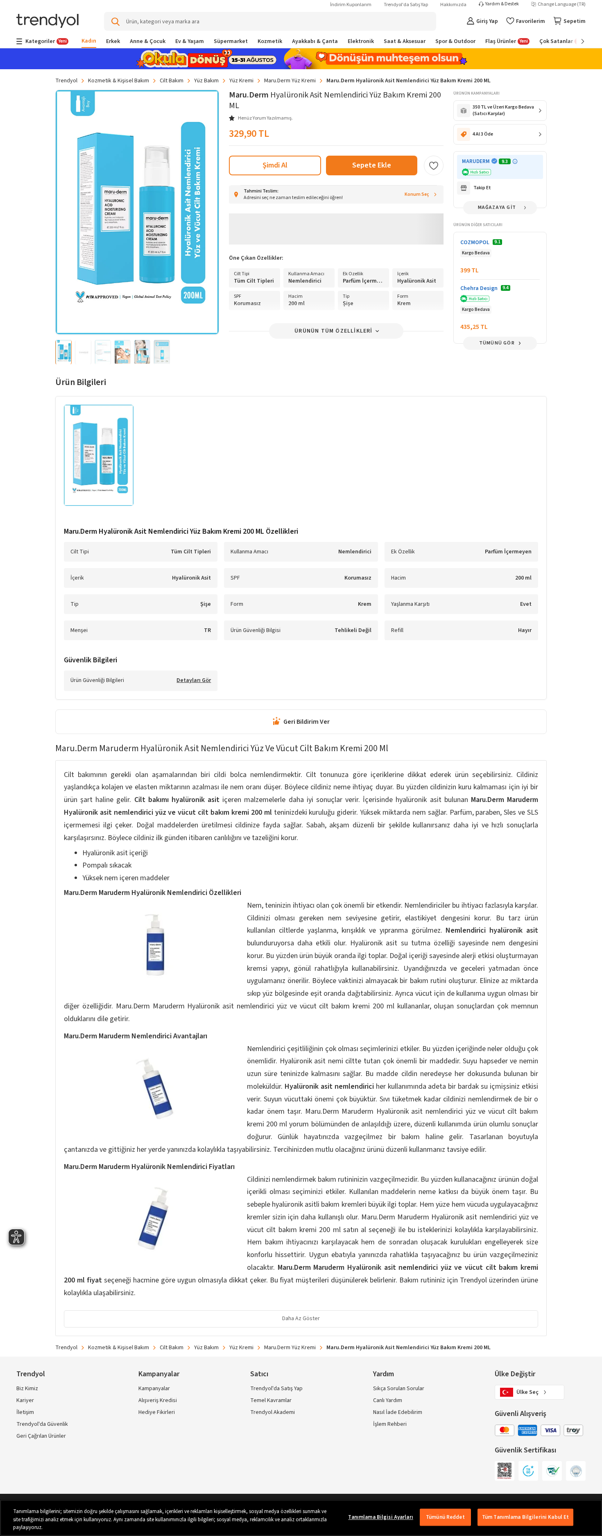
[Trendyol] (47, 21)
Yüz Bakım (206, 80)
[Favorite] (434, 165)
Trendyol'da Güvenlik (42, 1424)
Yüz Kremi (241, 80)
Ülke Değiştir (515, 1374)
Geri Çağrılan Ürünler (41, 1436)
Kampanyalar (154, 1388)
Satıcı (259, 1374)
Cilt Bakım (171, 80)
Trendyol (66, 80)
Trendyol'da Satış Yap (406, 4)
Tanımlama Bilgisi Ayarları (380, 1517)
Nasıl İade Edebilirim (397, 1412)
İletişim (25, 1412)
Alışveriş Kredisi (157, 1400)
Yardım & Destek (502, 4)
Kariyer (25, 1400)
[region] (301, 1518)
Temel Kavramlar (271, 1400)
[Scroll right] (577, 41)
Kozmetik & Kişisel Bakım (118, 80)
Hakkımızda (453, 4)
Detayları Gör (194, 680)
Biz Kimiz (27, 1388)
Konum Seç (417, 194)
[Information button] (515, 161)
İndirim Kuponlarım (350, 4)
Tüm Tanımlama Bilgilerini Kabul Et (525, 1517)
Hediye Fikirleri (156, 1412)
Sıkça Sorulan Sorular (398, 1388)
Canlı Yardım (387, 1400)
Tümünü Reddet (445, 1517)
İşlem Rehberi (390, 1424)
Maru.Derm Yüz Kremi (290, 80)
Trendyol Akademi (272, 1412)
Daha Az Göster (301, 1318)
